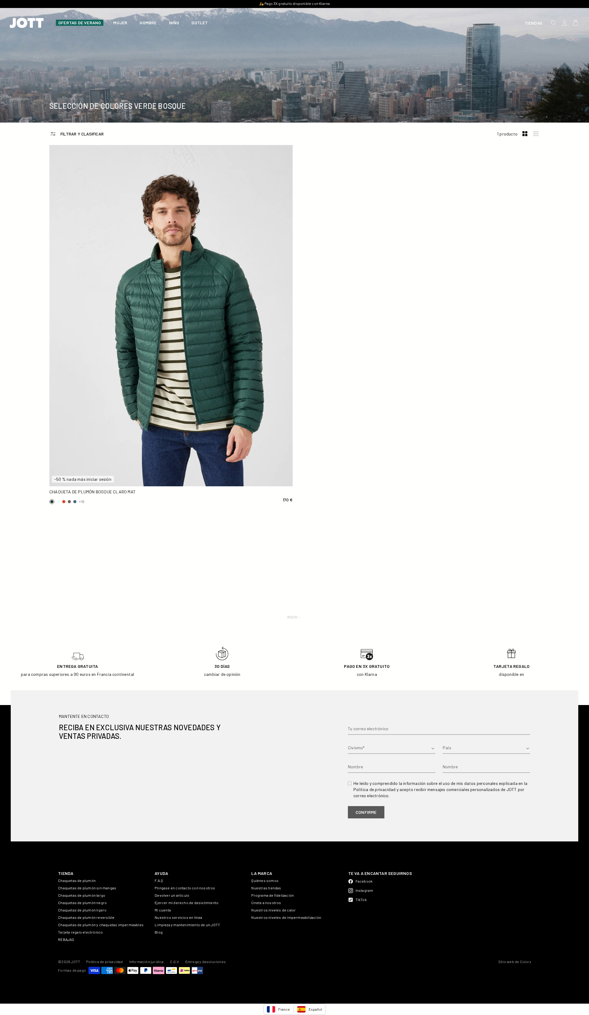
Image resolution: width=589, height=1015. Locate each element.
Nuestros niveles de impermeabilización (286, 917)
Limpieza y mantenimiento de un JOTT (187, 925)
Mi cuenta (163, 910)
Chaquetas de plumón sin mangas (87, 888)
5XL (261, 479)
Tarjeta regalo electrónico (80, 932)
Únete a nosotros (266, 902)
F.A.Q (159, 880)
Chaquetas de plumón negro (82, 902)
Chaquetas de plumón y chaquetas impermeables (101, 925)
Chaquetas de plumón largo (81, 895)
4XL (201, 479)
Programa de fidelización (272, 895)
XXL (81, 479)
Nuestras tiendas (266, 888)
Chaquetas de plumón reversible (86, 917)
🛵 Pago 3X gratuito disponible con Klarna (294, 3)
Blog (159, 932)
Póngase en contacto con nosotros (185, 888)
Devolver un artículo (172, 895)
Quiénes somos (265, 880)
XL (260, 468)
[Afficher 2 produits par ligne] (525, 134)
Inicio (292, 617)
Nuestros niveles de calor (273, 910)
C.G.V (174, 961)
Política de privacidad (104, 961)
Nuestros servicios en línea (178, 917)
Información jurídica (146, 961)
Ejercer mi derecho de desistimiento (186, 902)
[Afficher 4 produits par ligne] (536, 134)
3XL (141, 479)
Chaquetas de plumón (77, 880)
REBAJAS (66, 939)
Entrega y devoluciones (205, 961)
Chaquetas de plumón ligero (82, 910)
